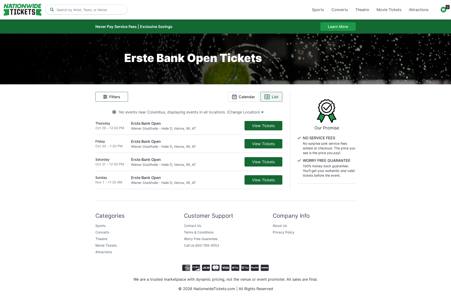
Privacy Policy (283, 232)
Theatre (362, 9)
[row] (188, 126)
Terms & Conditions (199, 232)
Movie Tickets (389, 9)
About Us (280, 226)
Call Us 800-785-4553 (201, 245)
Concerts (339, 9)
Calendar (247, 96)
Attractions (418, 9)
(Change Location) (244, 112)
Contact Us (192, 226)
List (275, 96)
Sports (318, 9)
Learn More (338, 26)
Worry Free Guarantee (201, 239)
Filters (114, 96)
